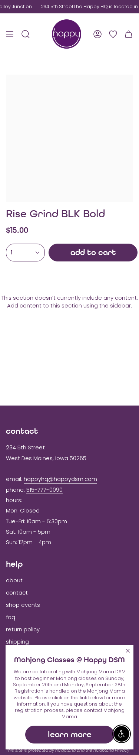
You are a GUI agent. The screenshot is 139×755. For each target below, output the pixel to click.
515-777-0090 (44, 490)
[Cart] (128, 33)
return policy (23, 629)
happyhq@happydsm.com (60, 479)
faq (10, 617)
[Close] (128, 650)
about (14, 580)
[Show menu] (9, 33)
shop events (23, 605)
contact (17, 592)
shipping (17, 641)
